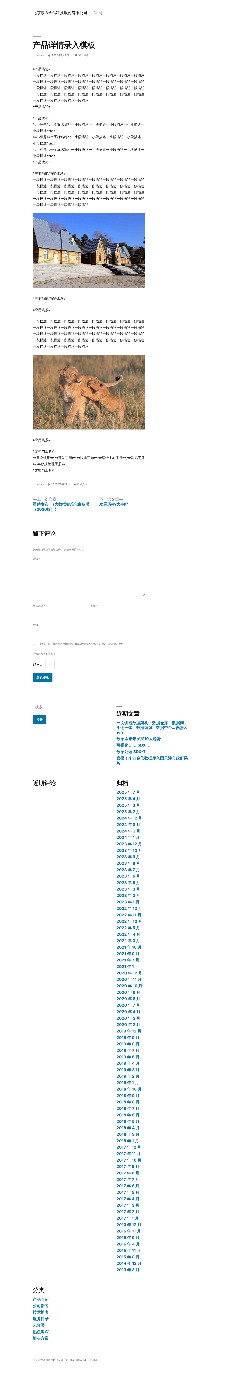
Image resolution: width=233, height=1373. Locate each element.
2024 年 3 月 (128, 831)
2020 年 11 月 (129, 979)
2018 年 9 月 (127, 1095)
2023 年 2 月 (128, 895)
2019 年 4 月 (128, 1063)
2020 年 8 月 (128, 998)
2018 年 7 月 (127, 1108)
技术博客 (41, 1312)
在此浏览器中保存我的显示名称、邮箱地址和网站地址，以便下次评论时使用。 (81, 643)
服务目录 (41, 1318)
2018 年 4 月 (128, 1127)
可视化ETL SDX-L (133, 745)
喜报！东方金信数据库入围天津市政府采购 (152, 760)
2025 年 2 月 (128, 811)
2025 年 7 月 (128, 792)
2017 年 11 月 (128, 1153)
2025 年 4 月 (128, 798)
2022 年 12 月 (129, 908)
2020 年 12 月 (129, 973)
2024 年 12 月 (129, 818)
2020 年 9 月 (128, 992)
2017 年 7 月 (127, 1179)
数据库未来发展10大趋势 (138, 738)
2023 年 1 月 (127, 902)
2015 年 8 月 (127, 1257)
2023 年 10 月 (129, 850)
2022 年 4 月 (128, 934)
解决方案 (41, 1338)
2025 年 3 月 (128, 805)
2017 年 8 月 (127, 1173)
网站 (35, 624)
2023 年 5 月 (128, 882)
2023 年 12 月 (129, 844)
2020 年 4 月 (128, 1011)
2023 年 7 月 (128, 869)
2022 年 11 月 (128, 915)
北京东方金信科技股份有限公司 (60, 12)
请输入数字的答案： (44, 653)
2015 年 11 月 (128, 1250)
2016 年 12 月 (128, 1224)
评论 (36, 558)
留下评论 (83, 55)
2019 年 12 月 (128, 1031)
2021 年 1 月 (127, 966)
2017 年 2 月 (127, 1211)
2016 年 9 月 (127, 1237)
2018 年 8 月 (127, 1102)
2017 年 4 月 (127, 1198)
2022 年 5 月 (128, 927)
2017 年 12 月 (128, 1147)
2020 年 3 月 (128, 1018)
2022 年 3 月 (128, 940)
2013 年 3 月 (127, 1269)
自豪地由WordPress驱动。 (85, 1360)
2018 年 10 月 (129, 1089)
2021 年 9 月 (127, 953)
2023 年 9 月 (128, 856)
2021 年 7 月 (127, 960)
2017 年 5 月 (127, 1192)
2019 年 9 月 (127, 1037)
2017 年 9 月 (127, 1166)
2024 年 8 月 (128, 824)
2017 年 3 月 (127, 1205)
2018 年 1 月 (127, 1140)
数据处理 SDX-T (131, 751)
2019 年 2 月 (127, 1076)
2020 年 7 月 (128, 1005)
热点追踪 (41, 1331)
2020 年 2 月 (128, 1024)
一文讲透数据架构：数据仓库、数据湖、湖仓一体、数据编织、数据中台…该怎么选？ (152, 727)
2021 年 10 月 (129, 947)
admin (40, 55)
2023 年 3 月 (128, 889)
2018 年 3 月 (127, 1134)
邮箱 (94, 606)
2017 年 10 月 (128, 1160)
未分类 (39, 1325)
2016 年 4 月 (128, 1244)
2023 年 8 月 (128, 863)
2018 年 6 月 (127, 1115)
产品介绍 (82, 484)
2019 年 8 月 (127, 1044)
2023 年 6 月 (128, 876)
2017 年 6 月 (127, 1185)
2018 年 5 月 (127, 1121)
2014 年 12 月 (129, 1263)
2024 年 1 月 (128, 837)
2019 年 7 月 (127, 1050)
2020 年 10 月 (129, 985)
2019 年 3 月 (127, 1069)
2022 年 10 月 (129, 921)
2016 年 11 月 (128, 1231)
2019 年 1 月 (127, 1082)
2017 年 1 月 (127, 1218)
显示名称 (39, 606)
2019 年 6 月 (127, 1057)
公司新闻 (41, 1305)
